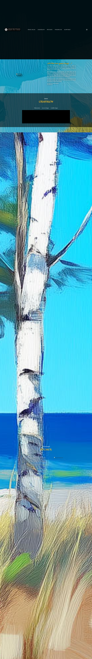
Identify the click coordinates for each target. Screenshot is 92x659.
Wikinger (58, 29)
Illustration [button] (37, 108)
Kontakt (67, 29)
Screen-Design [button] (45, 108)
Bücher (49, 29)
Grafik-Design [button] (54, 108)
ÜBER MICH (31, 29)
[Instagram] (86, 29)
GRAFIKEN (41, 29)
